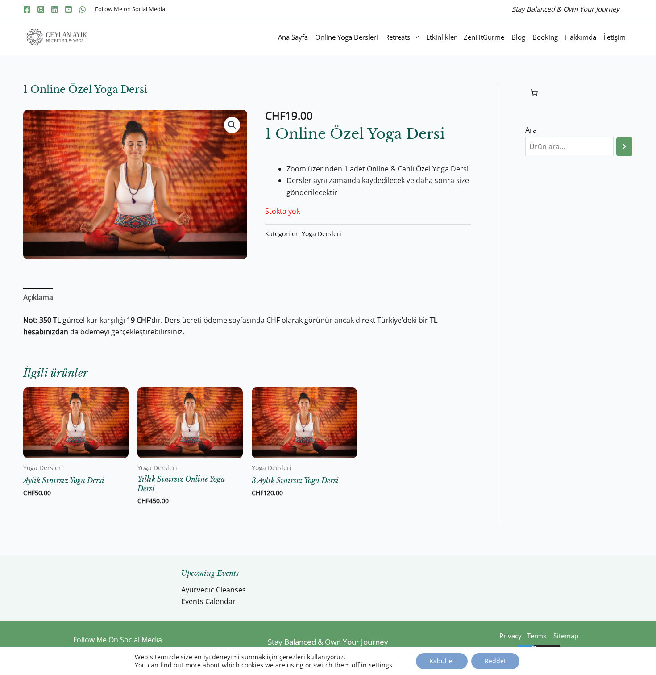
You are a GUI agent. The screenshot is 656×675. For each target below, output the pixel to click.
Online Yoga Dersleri (346, 37)
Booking (545, 37)
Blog (518, 37)
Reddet (495, 661)
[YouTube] (68, 9)
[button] (232, 125)
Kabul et (441, 661)
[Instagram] (41, 9)
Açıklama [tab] (38, 297)
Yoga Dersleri (321, 233)
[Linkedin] (54, 9)
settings (380, 665)
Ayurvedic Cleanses (213, 590)
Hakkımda (580, 37)
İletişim (614, 37)
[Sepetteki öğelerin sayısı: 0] (534, 93)
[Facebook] (27, 9)
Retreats (397, 37)
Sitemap (565, 635)
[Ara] (624, 146)
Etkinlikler (441, 37)
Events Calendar (208, 601)
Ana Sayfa (293, 37)
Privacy (511, 635)
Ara (531, 130)
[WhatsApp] (82, 9)
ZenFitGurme (484, 37)
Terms (536, 635)
